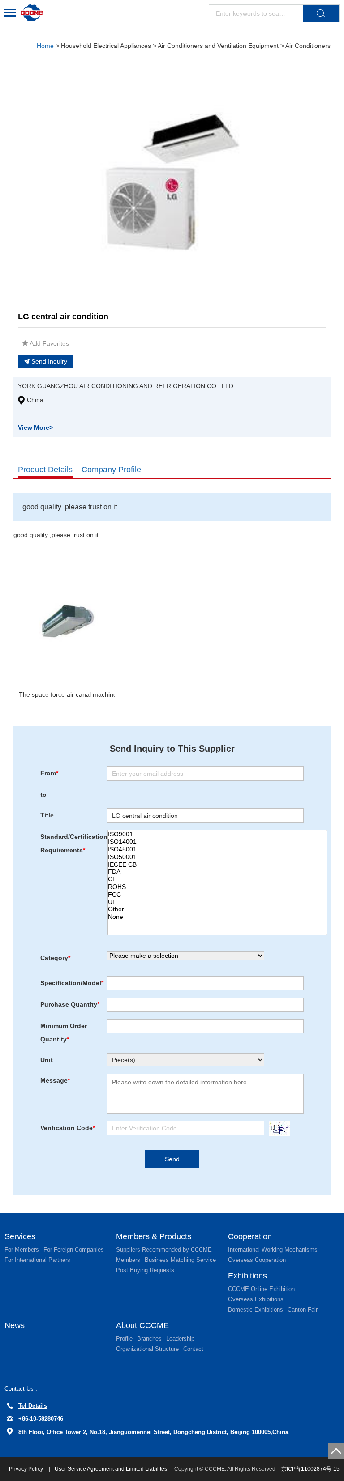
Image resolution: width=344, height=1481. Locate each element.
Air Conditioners (308, 45)
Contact (193, 1349)
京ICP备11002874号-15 (310, 1469)
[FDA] (217, 872)
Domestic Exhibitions (255, 1309)
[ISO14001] (217, 842)
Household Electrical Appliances (106, 45)
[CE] (217, 879)
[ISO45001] (217, 849)
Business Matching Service (180, 1260)
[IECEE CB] (217, 864)
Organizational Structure (147, 1349)
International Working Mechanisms (273, 1249)
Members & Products (153, 1236)
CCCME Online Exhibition (261, 1289)
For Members (21, 1249)
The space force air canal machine (68, 694)
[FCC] (217, 894)
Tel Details (32, 1405)
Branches (149, 1338)
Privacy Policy (26, 1469)
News (14, 1325)
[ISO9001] (217, 834)
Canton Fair (303, 1309)
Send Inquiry (49, 361)
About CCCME (142, 1325)
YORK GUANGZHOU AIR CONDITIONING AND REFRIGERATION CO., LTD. (126, 385)
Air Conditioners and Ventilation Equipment (218, 45)
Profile (124, 1338)
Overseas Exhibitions (256, 1299)
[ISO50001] (217, 857)
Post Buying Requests (145, 1270)
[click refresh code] (277, 1128)
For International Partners (37, 1260)
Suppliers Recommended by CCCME (164, 1249)
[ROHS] (217, 887)
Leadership (180, 1338)
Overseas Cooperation (257, 1260)
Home (45, 45)
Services (19, 1236)
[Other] (217, 909)
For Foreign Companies (73, 1249)
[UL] (217, 902)
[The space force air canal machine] (67, 619)
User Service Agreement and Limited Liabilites (111, 1469)
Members (128, 1260)
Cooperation (250, 1236)
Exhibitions (247, 1275)
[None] (217, 917)
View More (35, 427)
